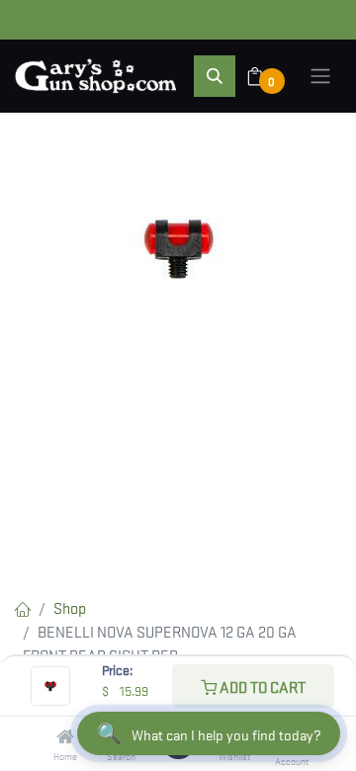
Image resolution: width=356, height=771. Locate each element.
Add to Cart (261, 686)
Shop (69, 607)
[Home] (65, 736)
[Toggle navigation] (320, 76)
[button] (214, 76)
